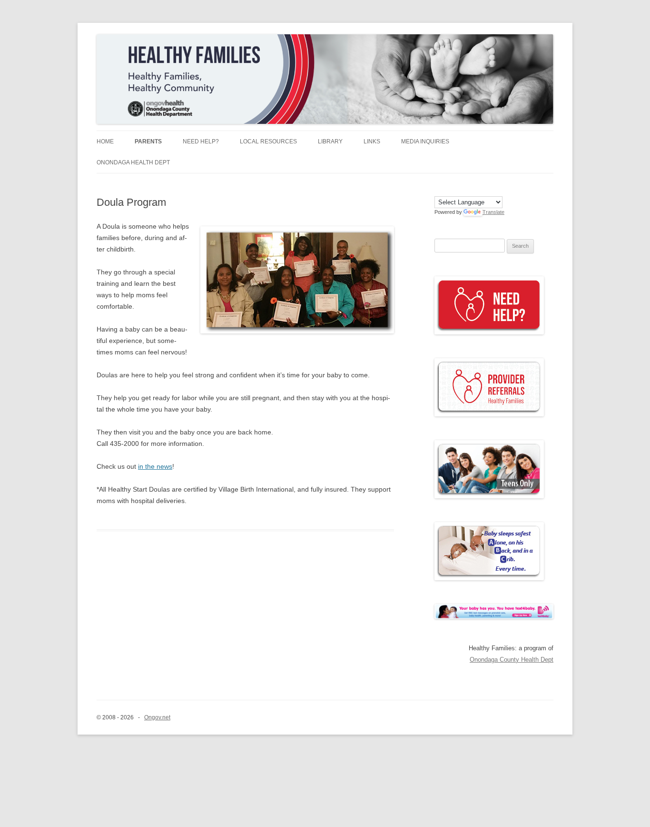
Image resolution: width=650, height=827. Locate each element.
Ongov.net (157, 717)
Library (330, 141)
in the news (155, 466)
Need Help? (201, 141)
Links (372, 141)
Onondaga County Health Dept (511, 659)
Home (105, 141)
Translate (493, 212)
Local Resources (268, 141)
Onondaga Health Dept (133, 162)
